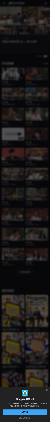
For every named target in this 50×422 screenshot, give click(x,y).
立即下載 (25, 412)
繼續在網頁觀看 (25, 418)
